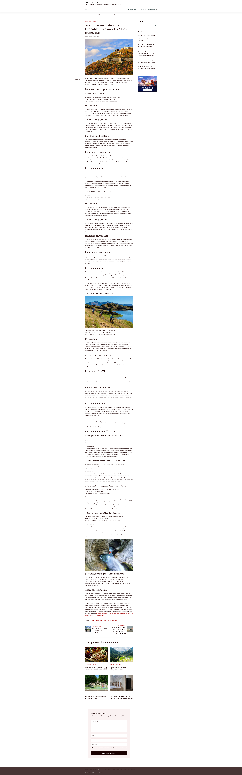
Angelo (86, 36)
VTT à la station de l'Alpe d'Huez (110, 620)
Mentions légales (88, 772)
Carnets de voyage (132, 9)
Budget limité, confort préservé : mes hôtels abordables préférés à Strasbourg (146, 46)
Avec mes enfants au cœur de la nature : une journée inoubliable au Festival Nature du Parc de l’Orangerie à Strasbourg (147, 38)
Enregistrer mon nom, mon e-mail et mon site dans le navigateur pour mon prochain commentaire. (109, 748)
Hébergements (151, 9)
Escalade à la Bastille (94, 620)
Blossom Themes (126, 769)
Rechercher (141, 21)
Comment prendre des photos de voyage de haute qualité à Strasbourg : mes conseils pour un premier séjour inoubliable (147, 54)
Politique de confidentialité (98, 772)
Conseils (143, 9)
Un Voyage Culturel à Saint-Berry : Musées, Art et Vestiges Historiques (121, 697)
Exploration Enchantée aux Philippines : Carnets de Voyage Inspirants (120, 669)
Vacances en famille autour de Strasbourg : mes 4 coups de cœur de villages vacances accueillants (146, 68)
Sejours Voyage (91, 2)
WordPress (138, 769)
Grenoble (101, 620)
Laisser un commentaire (77, 79)
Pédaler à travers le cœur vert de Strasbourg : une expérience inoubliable (147, 61)
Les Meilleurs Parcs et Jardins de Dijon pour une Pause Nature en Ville (95, 698)
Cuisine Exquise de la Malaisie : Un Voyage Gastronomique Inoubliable (96, 668)
